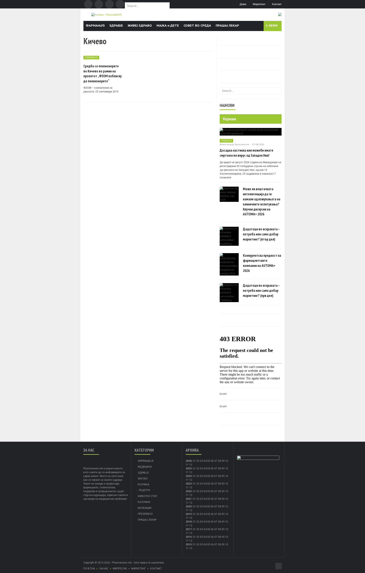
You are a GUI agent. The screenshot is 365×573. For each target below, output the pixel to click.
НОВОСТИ (226, 141)
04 (205, 460)
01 (194, 460)
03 (201, 460)
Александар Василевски (234, 144)
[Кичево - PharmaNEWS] (106, 14)
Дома (243, 4)
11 (187, 472)
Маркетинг (259, 4)
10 (226, 468)
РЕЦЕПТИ (144, 490)
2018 (189, 521)
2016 (189, 536)
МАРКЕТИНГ (138, 568)
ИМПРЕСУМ (120, 568)
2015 (189, 544)
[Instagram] (120, 4)
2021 (189, 498)
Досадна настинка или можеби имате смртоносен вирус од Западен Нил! (246, 153)
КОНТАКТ (156, 568)
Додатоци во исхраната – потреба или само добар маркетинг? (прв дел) (261, 290)
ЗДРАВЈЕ (116, 25)
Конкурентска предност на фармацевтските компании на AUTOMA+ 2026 (262, 263)
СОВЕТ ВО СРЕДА (197, 25)
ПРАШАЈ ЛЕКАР (227, 25)
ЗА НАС (103, 568)
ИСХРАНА (143, 484)
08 (219, 460)
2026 (189, 460)
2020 (189, 506)
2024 (189, 476)
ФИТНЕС (143, 478)
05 (208, 460)
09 (223, 468)
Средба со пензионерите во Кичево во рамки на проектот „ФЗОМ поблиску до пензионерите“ (102, 73)
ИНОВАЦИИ (144, 507)
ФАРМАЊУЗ (95, 25)
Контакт (277, 4)
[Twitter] (99, 4)
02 (197, 460)
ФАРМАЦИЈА (145, 460)
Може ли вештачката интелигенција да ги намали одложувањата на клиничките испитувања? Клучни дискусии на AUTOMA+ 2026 (261, 201)
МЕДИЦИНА (145, 466)
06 (212, 460)
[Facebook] (88, 4)
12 (190, 472)
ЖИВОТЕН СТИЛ (147, 496)
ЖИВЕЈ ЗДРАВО (140, 25)
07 (215, 460)
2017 (189, 529)
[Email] (109, 4)
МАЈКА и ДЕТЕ (168, 25)
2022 (189, 491)
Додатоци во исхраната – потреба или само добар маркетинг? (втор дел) (261, 234)
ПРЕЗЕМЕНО (91, 57)
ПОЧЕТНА (89, 568)
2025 (189, 468)
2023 (189, 483)
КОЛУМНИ (144, 502)
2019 (189, 514)
